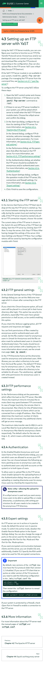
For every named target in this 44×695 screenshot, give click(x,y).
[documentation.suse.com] (3, 10)
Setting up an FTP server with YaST (13, 20)
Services (22, 17)
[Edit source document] (41, 45)
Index (10, 11)
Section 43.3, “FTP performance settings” (23, 156)
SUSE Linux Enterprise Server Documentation (17, 14)
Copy (38, 582)
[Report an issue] (39, 42)
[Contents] (40, 20)
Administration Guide (9, 17)
